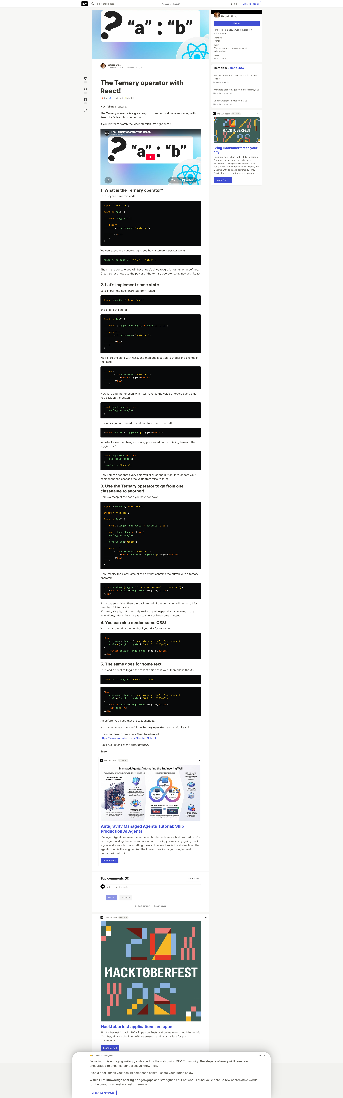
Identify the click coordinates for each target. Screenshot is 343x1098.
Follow (236, 23)
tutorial (129, 98)
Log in (234, 3)
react (119, 98)
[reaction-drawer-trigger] (85, 80)
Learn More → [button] (110, 1048)
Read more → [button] (109, 860)
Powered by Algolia (170, 4)
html (104, 98)
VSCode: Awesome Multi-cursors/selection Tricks (235, 78)
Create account (251, 3)
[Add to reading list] (85, 101)
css (111, 98)
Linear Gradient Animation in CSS (230, 102)
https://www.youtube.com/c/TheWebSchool (128, 738)
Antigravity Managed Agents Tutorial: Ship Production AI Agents (142, 829)
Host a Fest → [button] (223, 180)
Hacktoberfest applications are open (136, 1026)
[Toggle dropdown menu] (199, 760)
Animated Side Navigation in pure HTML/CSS (236, 91)
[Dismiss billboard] (264, 1055)
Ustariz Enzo (114, 65)
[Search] (93, 3)
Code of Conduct (142, 906)
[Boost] (85, 110)
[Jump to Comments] (85, 90)
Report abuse (160, 906)
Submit (111, 897)
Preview (126, 897)
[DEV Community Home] (84, 3)
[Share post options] (85, 120)
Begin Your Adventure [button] (103, 1092)
